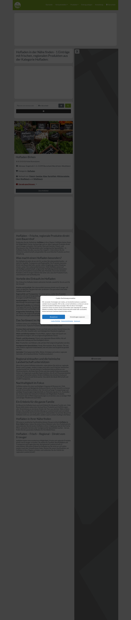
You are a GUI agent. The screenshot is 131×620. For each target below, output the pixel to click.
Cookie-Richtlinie (55, 321)
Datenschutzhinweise (67, 321)
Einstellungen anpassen (77, 317)
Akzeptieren (54, 317)
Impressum (77, 321)
